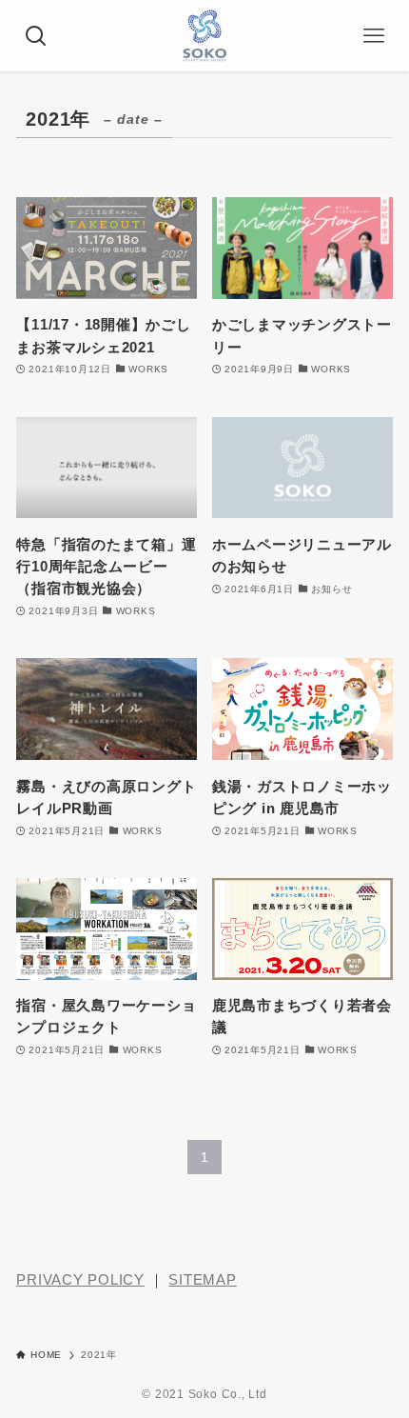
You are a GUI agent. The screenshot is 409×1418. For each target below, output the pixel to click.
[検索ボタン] (35, 35)
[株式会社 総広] (204, 35)
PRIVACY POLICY (80, 1279)
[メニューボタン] (373, 35)
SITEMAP (202, 1279)
